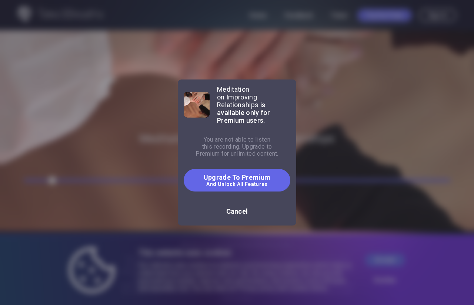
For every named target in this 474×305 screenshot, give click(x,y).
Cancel (237, 211)
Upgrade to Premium (237, 180)
